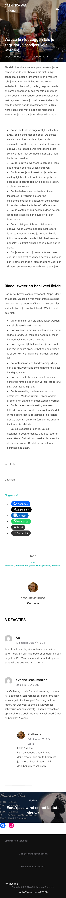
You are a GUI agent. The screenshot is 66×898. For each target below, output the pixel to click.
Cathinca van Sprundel (16, 8)
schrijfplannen (43, 565)
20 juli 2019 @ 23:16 (27, 684)
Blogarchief (11, 495)
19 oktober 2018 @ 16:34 (30, 642)
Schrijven (56, 565)
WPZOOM (43, 892)
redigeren (30, 565)
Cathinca (16, 56)
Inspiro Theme (25, 892)
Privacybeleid (11, 883)
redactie (20, 565)
